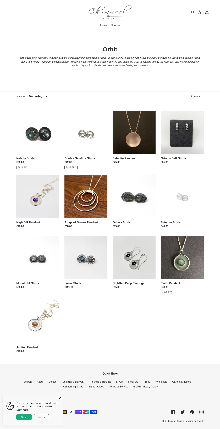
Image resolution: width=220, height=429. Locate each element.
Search (28, 381)
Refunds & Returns (100, 381)
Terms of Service (118, 386)
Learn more (22, 409)
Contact (52, 381)
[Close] (60, 397)
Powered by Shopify (194, 421)
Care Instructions (181, 381)
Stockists (133, 381)
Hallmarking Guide (72, 386)
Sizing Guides (96, 386)
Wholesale (161, 381)
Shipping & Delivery (73, 381)
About (40, 381)
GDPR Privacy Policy (145, 386)
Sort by (20, 96)
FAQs (119, 381)
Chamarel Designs (175, 421)
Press (147, 381)
